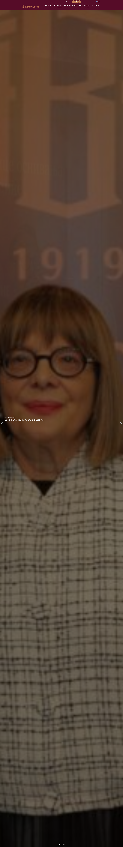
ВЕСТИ (80, 5)
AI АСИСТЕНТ (58, 8)
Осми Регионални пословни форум (24, 420)
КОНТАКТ (87, 8)
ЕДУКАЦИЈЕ (87, 5)
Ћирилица (90, 1)
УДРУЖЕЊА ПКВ (57, 5)
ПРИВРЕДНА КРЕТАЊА (70, 5)
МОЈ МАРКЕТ (95, 5)
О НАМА (47, 5)
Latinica (85, 1)
